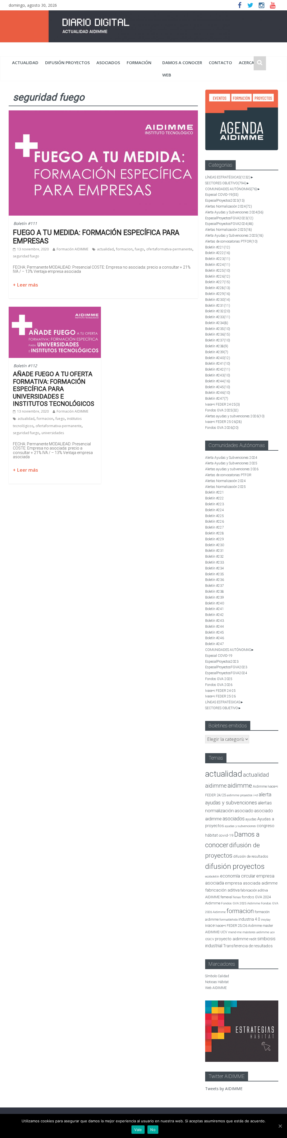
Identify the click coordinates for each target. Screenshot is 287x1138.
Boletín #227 (217, 282)
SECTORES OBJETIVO (225, 183)
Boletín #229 (217, 294)
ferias (237, 897)
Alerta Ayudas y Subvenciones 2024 (234, 212)
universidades (52, 432)
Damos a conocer (182, 62)
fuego (139, 249)
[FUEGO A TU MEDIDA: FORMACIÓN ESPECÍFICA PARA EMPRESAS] (103, 114)
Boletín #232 (217, 311)
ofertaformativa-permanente (169, 249)
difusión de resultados (250, 856)
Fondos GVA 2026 (222, 428)
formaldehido (228, 919)
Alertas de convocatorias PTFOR (231, 241)
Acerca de (250, 62)
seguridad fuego (26, 256)
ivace (210, 925)
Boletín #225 (217, 271)
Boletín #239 (216, 352)
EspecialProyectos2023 (225, 201)
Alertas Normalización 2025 (228, 230)
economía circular (237, 876)
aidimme (240, 785)
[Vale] (280, 1126)
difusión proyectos (67, 62)
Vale (138, 1129)
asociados (108, 62)
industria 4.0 (249, 919)
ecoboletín (212, 876)
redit (252, 939)
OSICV (209, 939)
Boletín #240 (217, 358)
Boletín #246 (217, 393)
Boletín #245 (217, 387)
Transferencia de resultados (248, 946)
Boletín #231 (217, 306)
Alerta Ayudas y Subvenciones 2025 (234, 236)
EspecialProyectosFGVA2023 (229, 218)
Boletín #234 (216, 323)
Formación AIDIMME (72, 249)
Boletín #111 (25, 223)
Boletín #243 (217, 375)
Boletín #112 (25, 365)
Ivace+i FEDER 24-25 (222, 404)
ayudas (251, 819)
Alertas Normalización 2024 (228, 206)
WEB (166, 75)
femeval (226, 897)
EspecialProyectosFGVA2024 (229, 224)
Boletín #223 (217, 259)
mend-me (235, 932)
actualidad (25, 62)
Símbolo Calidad (217, 976)
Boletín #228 (217, 288)
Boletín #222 (217, 253)
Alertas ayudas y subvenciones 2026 (235, 416)
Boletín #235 (217, 329)
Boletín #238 (216, 346)
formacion (124, 249)
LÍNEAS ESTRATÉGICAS (227, 177)
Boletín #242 (217, 369)
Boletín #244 (217, 381)
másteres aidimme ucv (258, 932)
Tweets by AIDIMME (223, 1088)
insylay (265, 919)
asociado (244, 810)
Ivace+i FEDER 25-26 (223, 422)
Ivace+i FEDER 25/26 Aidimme (239, 926)
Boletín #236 (217, 334)
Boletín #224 (217, 265)
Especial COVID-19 (222, 195)
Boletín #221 (217, 247)
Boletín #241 (217, 364)
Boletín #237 (217, 340)
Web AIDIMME (216, 988)
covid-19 (226, 835)
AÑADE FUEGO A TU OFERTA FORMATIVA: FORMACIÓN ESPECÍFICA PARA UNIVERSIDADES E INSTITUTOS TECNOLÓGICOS (53, 389)
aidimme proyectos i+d (242, 795)
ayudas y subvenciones (240, 826)
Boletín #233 (217, 317)
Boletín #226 (217, 276)
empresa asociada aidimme (251, 883)
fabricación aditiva (222, 890)
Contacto (220, 62)
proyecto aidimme (231, 938)
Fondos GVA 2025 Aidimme (240, 903)
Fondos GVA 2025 (222, 410)
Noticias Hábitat (217, 982)
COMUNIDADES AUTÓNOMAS (231, 189)
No (153, 1129)
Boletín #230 (217, 300)
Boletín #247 (216, 399)
